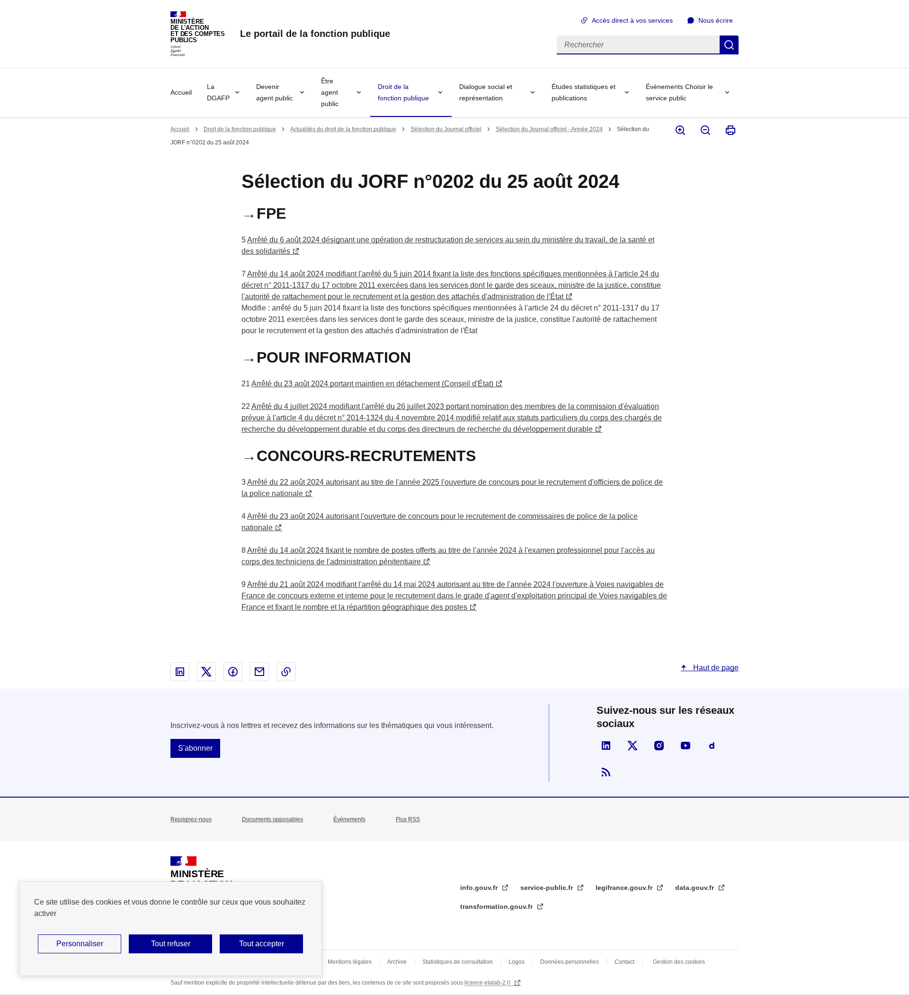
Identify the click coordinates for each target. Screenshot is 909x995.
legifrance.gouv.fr (625, 887)
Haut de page (715, 668)
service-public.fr (547, 887)
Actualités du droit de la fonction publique (343, 129)
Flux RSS (408, 819)
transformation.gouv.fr (497, 906)
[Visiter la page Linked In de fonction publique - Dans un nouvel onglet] (606, 745)
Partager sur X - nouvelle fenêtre (206, 671)
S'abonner (195, 748)
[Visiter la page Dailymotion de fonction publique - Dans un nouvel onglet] (712, 745)
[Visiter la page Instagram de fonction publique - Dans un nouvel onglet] (659, 745)
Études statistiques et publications (583, 92)
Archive (397, 962)
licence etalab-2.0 (488, 982)
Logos (516, 962)
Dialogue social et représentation (485, 92)
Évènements (349, 819)
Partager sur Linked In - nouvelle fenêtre (179, 671)
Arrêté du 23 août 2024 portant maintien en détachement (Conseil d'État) (372, 384)
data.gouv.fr (695, 887)
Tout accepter (261, 944)
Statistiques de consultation (457, 962)
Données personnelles (569, 962)
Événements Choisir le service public (679, 92)
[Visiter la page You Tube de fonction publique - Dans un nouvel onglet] (685, 745)
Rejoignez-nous (191, 819)
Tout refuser (170, 944)
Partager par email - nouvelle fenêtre (259, 671)
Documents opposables (272, 819)
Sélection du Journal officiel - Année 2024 (549, 129)
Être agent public (330, 92)
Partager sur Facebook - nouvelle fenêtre (232, 671)
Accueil (181, 92)
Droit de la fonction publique (403, 92)
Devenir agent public (274, 92)
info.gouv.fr (479, 887)
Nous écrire (715, 20)
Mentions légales (350, 962)
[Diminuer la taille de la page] (704, 130)
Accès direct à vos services (632, 20)
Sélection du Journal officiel (445, 129)
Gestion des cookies (679, 962)
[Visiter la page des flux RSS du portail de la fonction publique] (606, 772)
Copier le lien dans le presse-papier (285, 671)
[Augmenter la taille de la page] (679, 130)
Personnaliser (79, 944)
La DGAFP (218, 92)
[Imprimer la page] (730, 130)
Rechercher (729, 45)
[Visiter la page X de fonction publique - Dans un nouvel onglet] (632, 745)
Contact (624, 962)
